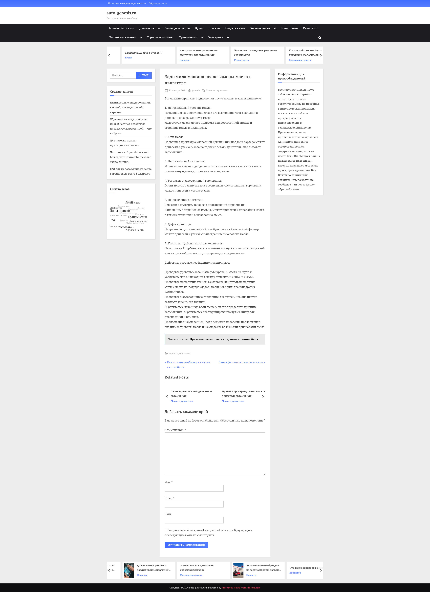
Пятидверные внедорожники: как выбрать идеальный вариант (130, 107)
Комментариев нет (217, 90)
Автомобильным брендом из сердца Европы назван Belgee (251, 568)
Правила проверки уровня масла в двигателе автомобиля (243, 393)
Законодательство (177, 28)
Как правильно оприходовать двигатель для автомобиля (187, 53)
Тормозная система (160, 37)
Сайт (168, 514)
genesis (196, 90)
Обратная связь (158, 3)
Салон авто (310, 28)
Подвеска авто (235, 28)
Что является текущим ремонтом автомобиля (244, 53)
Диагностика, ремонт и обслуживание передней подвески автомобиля (141, 568)
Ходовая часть (260, 28)
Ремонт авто (289, 28)
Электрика (215, 37)
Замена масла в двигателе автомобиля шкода (185, 568)
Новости (214, 28)
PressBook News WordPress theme (241, 587)
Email (169, 498)
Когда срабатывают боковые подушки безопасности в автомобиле (296, 53)
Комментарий (175, 430)
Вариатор (283, 572)
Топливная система (122, 37)
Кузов (199, 28)
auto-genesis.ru (121, 12)
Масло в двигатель (180, 353)
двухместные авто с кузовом (132, 52)
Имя (169, 482)
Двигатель (146, 28)
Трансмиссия (188, 37)
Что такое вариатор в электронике (300, 567)
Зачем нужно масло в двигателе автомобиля (191, 393)
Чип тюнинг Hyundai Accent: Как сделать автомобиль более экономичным (130, 156)
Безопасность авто (121, 28)
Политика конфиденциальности (127, 3)
